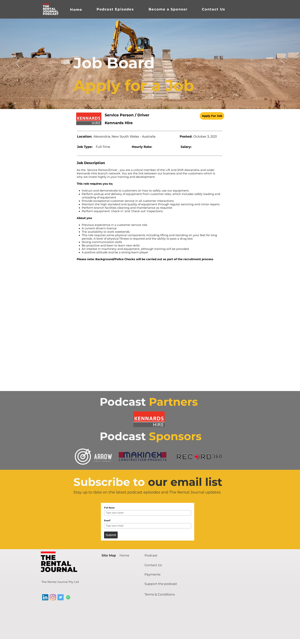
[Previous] (18, 64)
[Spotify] (68, 597)
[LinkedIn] (45, 597)
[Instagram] (53, 597)
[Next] (282, 64)
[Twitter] (61, 597)
